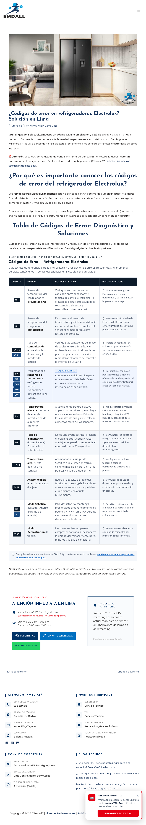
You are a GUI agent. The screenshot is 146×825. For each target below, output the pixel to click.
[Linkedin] (17, 743)
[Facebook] (7, 743)
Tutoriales (16, 125)
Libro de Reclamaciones (60, 813)
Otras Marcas (28, 645)
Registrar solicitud (95, 736)
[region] (73, 412)
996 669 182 (20, 705)
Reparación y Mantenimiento (101, 726)
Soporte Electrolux (60, 636)
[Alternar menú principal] (139, 10)
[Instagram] (12, 743)
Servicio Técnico (94, 705)
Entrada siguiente (130, 671)
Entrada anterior (15, 671)
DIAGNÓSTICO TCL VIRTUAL (118, 813)
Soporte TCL (27, 636)
